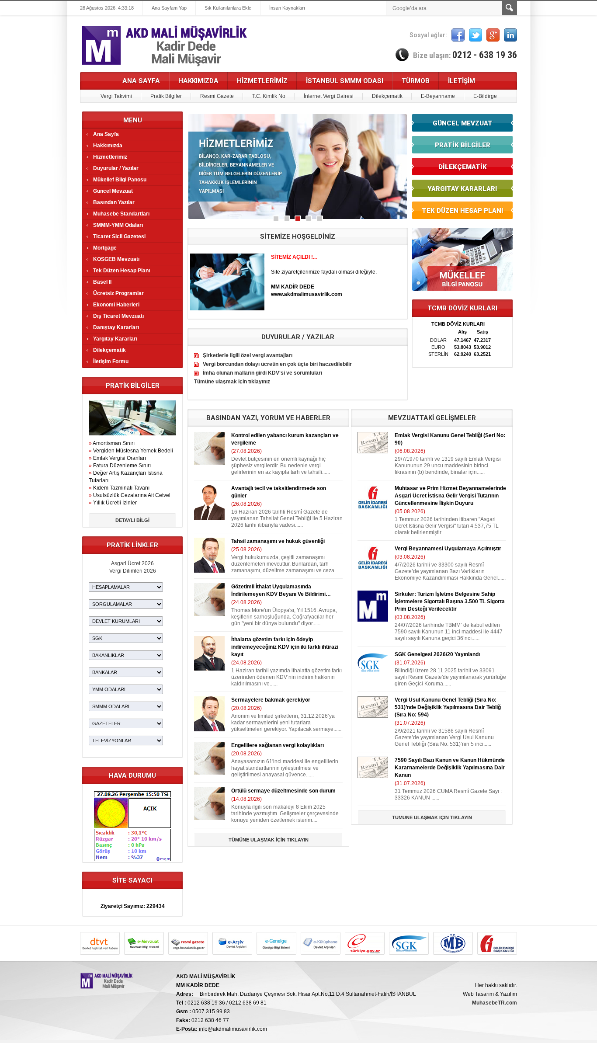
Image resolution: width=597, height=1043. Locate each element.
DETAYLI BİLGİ (132, 520)
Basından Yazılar (114, 202)
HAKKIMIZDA (198, 81)
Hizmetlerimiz (110, 157)
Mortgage (105, 248)
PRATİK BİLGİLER (462, 145)
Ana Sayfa (106, 134)
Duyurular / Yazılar (116, 168)
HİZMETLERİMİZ (262, 81)
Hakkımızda (107, 146)
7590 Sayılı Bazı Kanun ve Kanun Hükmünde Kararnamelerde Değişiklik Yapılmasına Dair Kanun (450, 767)
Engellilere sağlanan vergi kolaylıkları (277, 745)
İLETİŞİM (461, 81)
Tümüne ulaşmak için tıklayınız (232, 382)
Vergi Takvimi (116, 96)
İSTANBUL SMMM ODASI (344, 81)
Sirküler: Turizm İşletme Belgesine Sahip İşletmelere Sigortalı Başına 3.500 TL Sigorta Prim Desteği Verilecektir (450, 601)
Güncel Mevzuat (113, 191)
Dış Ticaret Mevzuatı (118, 316)
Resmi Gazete (217, 96)
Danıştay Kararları (116, 327)
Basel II (102, 282)
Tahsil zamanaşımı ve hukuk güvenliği (278, 541)
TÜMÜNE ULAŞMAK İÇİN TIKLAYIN (269, 839)
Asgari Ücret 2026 (132, 563)
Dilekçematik (387, 96)
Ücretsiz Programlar (118, 293)
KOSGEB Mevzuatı (116, 259)
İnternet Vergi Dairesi (329, 96)
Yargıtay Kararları (115, 339)
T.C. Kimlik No (268, 96)
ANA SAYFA (141, 81)
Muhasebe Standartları (121, 214)
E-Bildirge (485, 96)
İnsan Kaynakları (287, 7)
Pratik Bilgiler (166, 96)
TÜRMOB (416, 81)
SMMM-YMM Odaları (118, 225)
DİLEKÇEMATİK (462, 167)
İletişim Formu (110, 361)
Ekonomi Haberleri (116, 305)
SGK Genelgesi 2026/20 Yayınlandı (437, 654)
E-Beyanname (438, 96)
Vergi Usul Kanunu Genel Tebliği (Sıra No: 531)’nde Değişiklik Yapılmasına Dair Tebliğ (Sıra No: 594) (448, 707)
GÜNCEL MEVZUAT (463, 123)
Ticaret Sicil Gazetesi (119, 236)
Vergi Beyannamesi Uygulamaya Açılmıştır (448, 549)
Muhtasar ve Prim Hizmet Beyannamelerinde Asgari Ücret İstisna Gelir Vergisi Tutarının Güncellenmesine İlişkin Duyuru (450, 495)
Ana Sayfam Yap (169, 7)
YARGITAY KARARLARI (462, 189)
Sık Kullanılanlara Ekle (228, 7)
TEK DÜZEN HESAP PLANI (462, 211)
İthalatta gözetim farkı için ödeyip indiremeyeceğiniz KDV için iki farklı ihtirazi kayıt (284, 646)
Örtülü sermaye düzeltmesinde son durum (283, 791)
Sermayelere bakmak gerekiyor (270, 700)
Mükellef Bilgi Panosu (119, 180)
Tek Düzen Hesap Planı (121, 271)
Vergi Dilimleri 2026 (132, 571)
